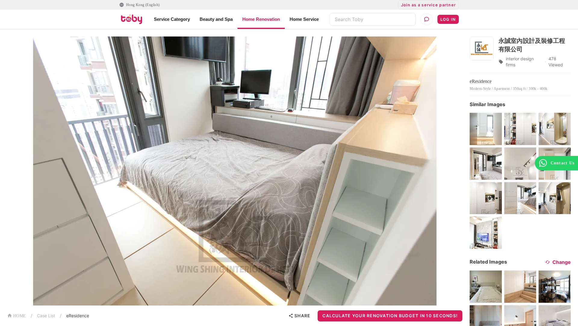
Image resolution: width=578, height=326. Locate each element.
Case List (46, 315)
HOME (19, 316)
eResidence (77, 315)
